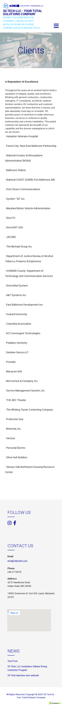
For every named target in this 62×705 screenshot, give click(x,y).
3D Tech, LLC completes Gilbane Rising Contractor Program (27, 668)
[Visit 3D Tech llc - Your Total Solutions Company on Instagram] (9, 523)
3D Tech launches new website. (23, 675)
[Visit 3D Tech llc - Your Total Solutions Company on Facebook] (14, 523)
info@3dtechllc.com (17, 561)
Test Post (12, 661)
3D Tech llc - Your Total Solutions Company (22, 12)
